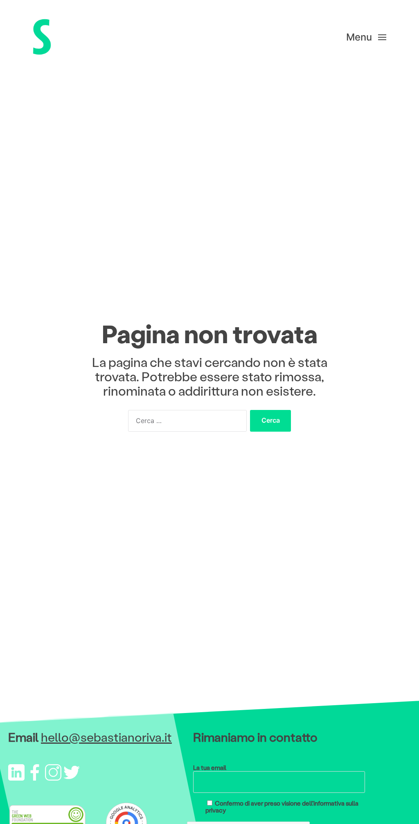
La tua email (209, 768)
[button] (366, 36)
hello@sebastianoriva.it (106, 737)
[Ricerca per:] (186, 422)
